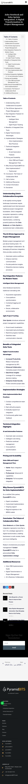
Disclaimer (9, 187)
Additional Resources (12, 93)
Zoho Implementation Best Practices (15, 71)
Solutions (5, 701)
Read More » (11, 604)
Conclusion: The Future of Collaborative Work (12, 90)
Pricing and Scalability (11, 78)
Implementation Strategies (12, 68)
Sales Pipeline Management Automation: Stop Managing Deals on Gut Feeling (16, 611)
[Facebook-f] (4, 587)
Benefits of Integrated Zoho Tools (13, 61)
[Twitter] (7, 587)
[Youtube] (10, 587)
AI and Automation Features (15, 76)
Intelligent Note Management (12, 55)
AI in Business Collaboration (15, 577)
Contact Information (12, 185)
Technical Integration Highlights (14, 74)
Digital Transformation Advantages (14, 65)
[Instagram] (13, 587)
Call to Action (10, 179)
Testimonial (12, 171)
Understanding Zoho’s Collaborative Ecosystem (12, 42)
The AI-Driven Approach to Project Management (12, 47)
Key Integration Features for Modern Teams (13, 51)
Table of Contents (13, 39)
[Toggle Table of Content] (21, 36)
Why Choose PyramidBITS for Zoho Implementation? (13, 85)
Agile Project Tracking (14, 58)
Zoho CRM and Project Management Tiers (14, 81)
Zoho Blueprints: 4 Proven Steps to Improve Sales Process (16, 599)
